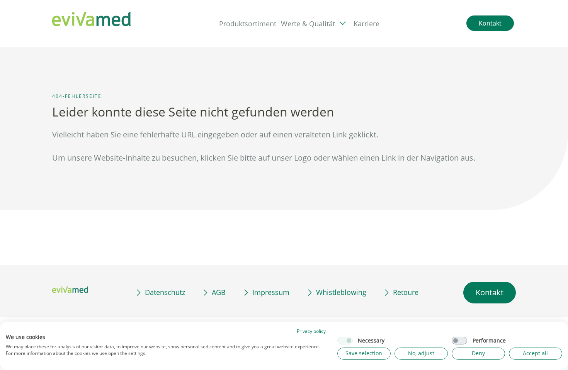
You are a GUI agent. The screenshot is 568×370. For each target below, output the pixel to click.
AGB (219, 292)
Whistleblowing (341, 292)
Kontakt (489, 292)
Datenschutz (165, 292)
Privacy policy (311, 331)
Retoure (405, 292)
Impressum (270, 292)
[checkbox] (345, 340)
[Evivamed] (92, 19)
